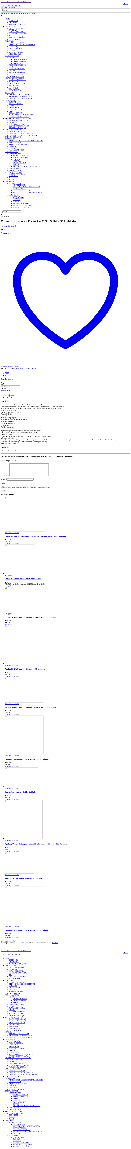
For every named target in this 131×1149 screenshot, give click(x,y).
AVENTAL (17, 161)
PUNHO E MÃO (15, 102)
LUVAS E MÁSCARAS (17, 32)
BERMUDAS (17, 63)
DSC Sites (55, 943)
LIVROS (16, 165)
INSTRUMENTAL (15, 170)
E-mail (3, 483)
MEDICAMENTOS (15, 183)
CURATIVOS (9, 41)
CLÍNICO (12, 146)
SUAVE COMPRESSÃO (17, 80)
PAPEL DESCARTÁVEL (17, 37)
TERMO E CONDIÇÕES (17, 24)
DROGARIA (9, 181)
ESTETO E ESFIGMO (20, 157)
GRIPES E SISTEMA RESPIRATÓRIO (26, 187)
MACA (11, 179)
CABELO (16, 200)
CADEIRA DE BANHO (13, 137)
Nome (3, 479)
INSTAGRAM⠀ (25, 2)
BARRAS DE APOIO (16, 124)
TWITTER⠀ (15, 2)
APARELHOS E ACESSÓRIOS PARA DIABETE (26, 141)
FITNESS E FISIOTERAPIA (19, 117)
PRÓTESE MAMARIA (17, 72)
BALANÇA (13, 148)
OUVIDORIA (14, 22)
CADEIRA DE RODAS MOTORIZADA (23, 135)
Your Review (5, 476)
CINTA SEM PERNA (20, 61)
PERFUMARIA (14, 196)
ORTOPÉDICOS (10, 100)
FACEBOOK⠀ (6, 2)
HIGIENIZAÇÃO (15, 54)
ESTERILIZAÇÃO (15, 168)
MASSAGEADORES (16, 150)
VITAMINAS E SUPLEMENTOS (20, 96)
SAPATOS (16, 159)
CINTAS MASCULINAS (17, 65)
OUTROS (16, 194)
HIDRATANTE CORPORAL (23, 205)
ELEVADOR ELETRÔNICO (19, 126)
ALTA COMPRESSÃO (17, 83)
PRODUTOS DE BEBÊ (21, 203)
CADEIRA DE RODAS (13, 130)
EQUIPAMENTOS (11, 152)
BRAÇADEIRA (14, 89)
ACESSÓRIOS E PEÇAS (17, 128)
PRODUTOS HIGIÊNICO (22, 207)
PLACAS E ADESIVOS (17, 43)
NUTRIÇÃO (9, 93)
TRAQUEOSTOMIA (16, 52)
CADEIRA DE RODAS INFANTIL (21, 133)
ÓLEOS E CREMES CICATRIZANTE (22, 45)
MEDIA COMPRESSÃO (17, 82)
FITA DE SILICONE (16, 74)
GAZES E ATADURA (16, 28)
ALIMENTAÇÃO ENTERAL (19, 94)
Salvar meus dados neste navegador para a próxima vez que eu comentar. (26, 487)
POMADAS (13, 46)
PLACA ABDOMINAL (17, 69)
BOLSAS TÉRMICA (16, 113)
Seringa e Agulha (30, 368)
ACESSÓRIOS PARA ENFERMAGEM (26, 166)
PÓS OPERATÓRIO (12, 56)
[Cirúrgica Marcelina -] (8, 7)
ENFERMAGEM (15, 154)
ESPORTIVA (13, 87)
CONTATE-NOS (30, 13)
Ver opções (8, 575)
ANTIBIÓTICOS (19, 185)
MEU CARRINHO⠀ (15, 6)
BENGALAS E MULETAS (18, 120)
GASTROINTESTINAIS (21, 190)
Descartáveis (20, 368)
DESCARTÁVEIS (11, 26)
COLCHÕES (13, 176)
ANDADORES (14, 122)
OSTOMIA (13, 50)
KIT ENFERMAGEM (20, 155)
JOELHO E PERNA (16, 104)
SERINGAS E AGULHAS (18, 34)
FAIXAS (12, 70)
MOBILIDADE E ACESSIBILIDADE (18, 118)
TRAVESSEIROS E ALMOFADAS (21, 115)
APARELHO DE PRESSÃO (18, 144)
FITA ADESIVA (14, 39)
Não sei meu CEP (6, 390)
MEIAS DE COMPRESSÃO (14, 78)
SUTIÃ (11, 67)
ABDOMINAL (14, 107)
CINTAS (12, 58)
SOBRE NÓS (13, 21)
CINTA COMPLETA (20, 59)
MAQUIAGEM (18, 198)
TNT (10, 35)
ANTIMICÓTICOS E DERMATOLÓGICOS (28, 192)
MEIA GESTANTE (15, 91)
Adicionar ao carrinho (12, 533)
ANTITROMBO (14, 85)
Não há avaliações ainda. (9, 226)
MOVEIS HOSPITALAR (13, 172)
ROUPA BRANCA (19, 163)
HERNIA (12, 111)
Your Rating (5, 461)
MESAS (12, 177)
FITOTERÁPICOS (19, 189)
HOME (7, 19)
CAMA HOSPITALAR (17, 174)
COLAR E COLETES (16, 109)
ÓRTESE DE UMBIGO (17, 76)
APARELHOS (10, 139)
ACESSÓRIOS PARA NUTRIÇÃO (21, 98)
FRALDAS (13, 30)
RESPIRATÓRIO (15, 142)
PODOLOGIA (14, 106)
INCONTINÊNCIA (15, 48)
